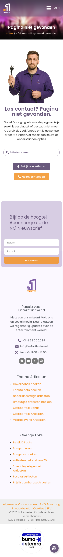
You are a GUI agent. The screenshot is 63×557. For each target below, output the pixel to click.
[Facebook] (22, 361)
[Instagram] (35, 361)
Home (9, 33)
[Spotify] (41, 361)
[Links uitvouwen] (54, 548)
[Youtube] (28, 361)
